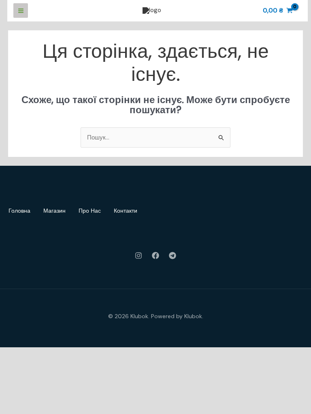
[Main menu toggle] (20, 10)
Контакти (125, 210)
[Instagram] (138, 255)
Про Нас (90, 210)
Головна (19, 210)
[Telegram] (172, 255)
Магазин (54, 210)
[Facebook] (155, 255)
